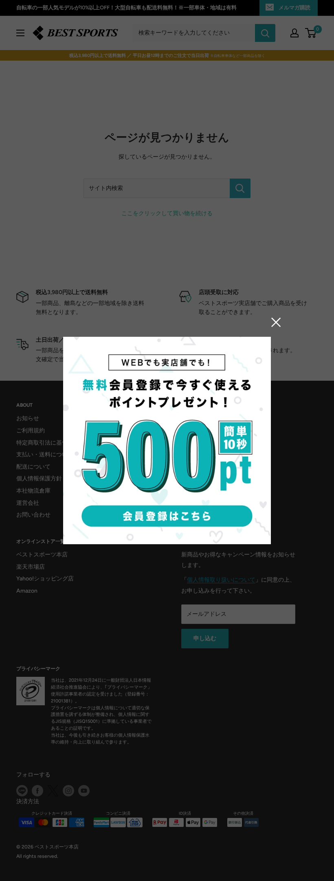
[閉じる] (276, 321)
